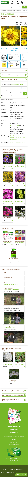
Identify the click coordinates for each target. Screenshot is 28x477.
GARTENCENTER (11, 469)
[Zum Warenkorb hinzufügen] (25, 93)
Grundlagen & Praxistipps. (9, 327)
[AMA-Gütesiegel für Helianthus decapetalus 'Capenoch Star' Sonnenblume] (4, 57)
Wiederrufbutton (14, 432)
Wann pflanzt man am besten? (11, 284)
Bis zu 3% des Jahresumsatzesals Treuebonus (14, 459)
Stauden (7, 10)
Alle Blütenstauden (16, 10)
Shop (2, 10)
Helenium (12, 136)
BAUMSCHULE (4, 469)
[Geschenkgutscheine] (14, 415)
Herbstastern (13, 137)
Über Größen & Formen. (17, 84)
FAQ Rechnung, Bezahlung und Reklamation (11, 400)
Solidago (20, 137)
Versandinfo (4, 70)
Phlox (24, 137)
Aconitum (18, 136)
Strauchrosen (13, 139)
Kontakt (14, 439)
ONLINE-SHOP (20, 469)
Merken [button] (24, 88)
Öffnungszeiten (14, 429)
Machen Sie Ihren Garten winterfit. (11, 289)
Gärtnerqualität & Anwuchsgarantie (11, 75)
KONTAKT (10, 472)
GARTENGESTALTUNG (9, 471)
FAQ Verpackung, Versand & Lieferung (13, 390)
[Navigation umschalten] (25, 2)
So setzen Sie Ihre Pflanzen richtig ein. (12, 279)
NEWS (2, 471)
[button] (13, 2)
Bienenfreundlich (14, 126)
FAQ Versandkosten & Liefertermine (12, 395)
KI (13, 472)
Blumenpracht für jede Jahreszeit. (11, 273)
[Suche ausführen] (24, 7)
